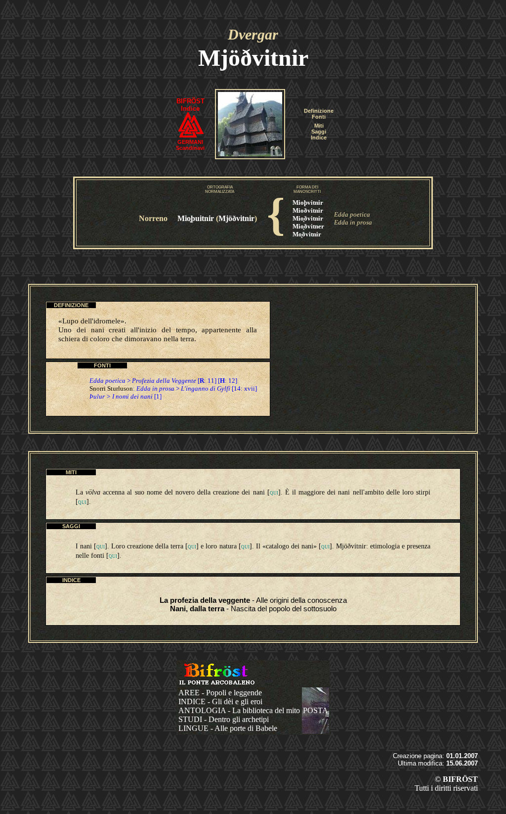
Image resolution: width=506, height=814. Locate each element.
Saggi (318, 132)
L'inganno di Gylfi (205, 388)
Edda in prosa (353, 222)
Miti (319, 126)
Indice (319, 137)
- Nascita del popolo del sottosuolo (253, 608)
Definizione (319, 111)
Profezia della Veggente (164, 380)
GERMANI (190, 142)
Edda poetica (352, 214)
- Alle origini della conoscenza (253, 600)
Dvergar (253, 34)
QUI (274, 493)
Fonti (319, 117)
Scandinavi (190, 148)
